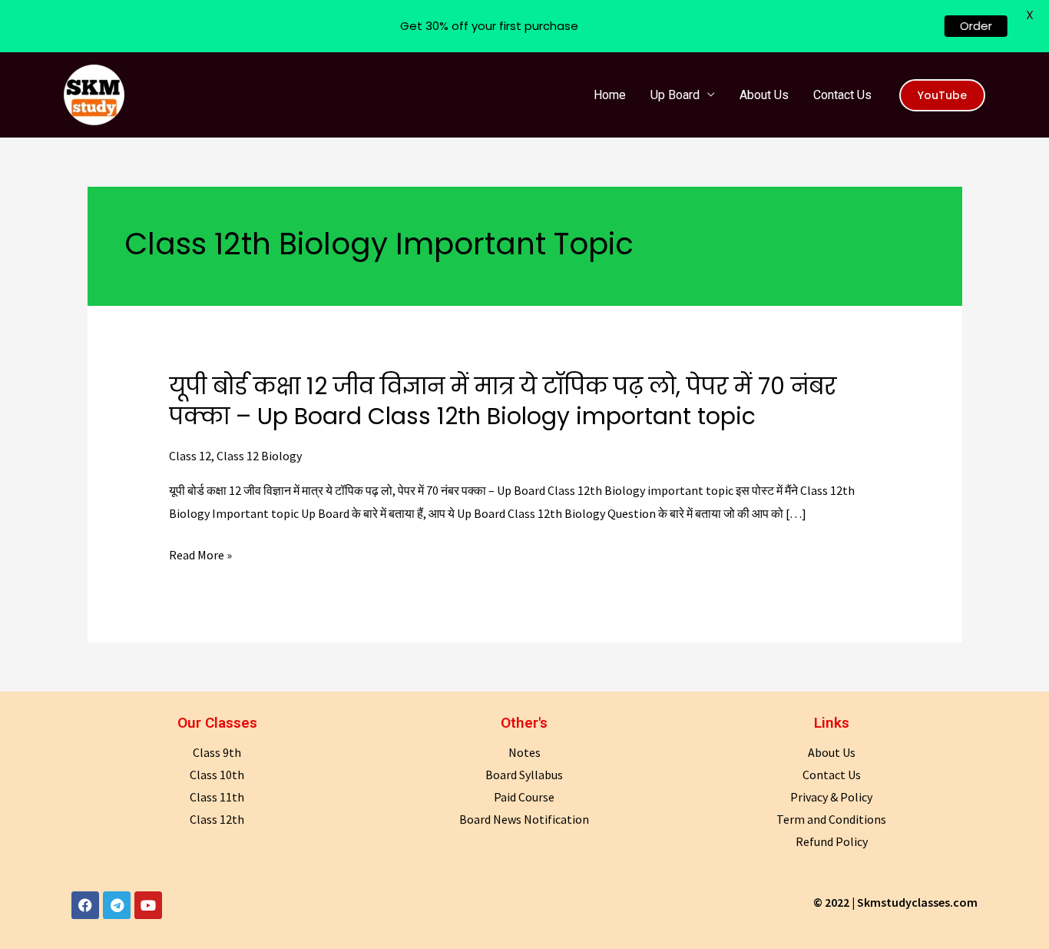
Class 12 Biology (259, 455)
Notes (524, 752)
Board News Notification (524, 819)
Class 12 (190, 455)
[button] (942, 95)
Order (979, 26)
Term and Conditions (831, 819)
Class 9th (217, 752)
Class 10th (217, 774)
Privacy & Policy (831, 797)
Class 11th (217, 797)
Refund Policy (832, 841)
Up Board (675, 95)
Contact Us (842, 95)
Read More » (200, 555)
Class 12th (217, 819)
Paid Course (524, 797)
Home (610, 95)
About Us (764, 95)
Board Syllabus (524, 774)
